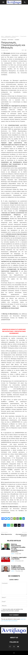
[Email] (15, 525)
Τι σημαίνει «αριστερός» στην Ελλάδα (19, 558)
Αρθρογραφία (8, 36)
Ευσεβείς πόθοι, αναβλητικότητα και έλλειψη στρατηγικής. (18, 567)
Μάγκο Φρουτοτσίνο (6, 534)
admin (12, 553)
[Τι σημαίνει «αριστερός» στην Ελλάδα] (5, 559)
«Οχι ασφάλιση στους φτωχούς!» (21, 535)
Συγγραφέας (17, 39)
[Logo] (14, 633)
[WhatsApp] (12, 525)
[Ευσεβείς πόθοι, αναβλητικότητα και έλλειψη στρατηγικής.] (5, 570)
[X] (8, 525)
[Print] (19, 525)
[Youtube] (18, 646)
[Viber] (22, 525)
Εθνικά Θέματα (15, 36)
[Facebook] (4, 525)
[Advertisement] (14, 20)
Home (2, 36)
